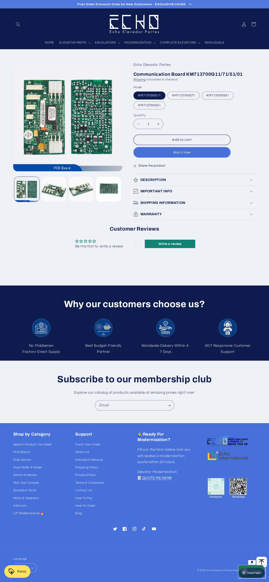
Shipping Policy (86, 467)
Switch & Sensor (25, 475)
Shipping (139, 79)
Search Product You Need (32, 444)
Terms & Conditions (89, 482)
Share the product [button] (152, 165)
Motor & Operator (26, 498)
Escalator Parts (24, 490)
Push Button (22, 459)
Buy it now (182, 152)
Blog (78, 513)
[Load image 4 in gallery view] (108, 189)
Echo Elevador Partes (219, 570)
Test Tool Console (26, 482)
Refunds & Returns (89, 459)
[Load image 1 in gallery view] (26, 189)
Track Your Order (88, 444)
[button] (18, 24)
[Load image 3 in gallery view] (81, 189)
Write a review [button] (170, 244)
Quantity (139, 115)
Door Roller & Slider (27, 467)
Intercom (20, 505)
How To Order (85, 505)
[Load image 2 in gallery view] (53, 189)
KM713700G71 (183, 95)
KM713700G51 (217, 95)
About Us (82, 452)
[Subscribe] (169, 405)
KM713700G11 (149, 95)
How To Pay (83, 498)
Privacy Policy (85, 475)
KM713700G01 (149, 105)
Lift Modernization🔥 (28, 513)
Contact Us (83, 490)
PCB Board (21, 452)
